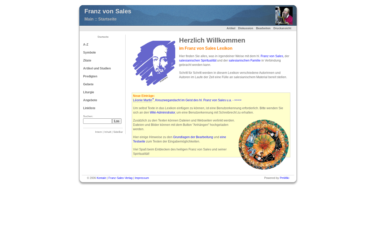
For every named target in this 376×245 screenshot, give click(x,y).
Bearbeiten (263, 28)
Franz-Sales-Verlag (120, 177)
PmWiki (284, 177)
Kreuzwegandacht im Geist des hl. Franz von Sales (190, 100)
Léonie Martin (142, 100)
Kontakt (101, 177)
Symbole (89, 52)
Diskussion (245, 28)
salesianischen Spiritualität (197, 60)
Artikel (231, 28)
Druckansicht (282, 28)
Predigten (90, 76)
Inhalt (107, 131)
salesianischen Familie (245, 60)
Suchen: (88, 116)
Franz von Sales (272, 56)
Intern (98, 131)
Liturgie (88, 92)
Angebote (90, 100)
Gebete (88, 84)
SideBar (118, 131)
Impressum (142, 177)
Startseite (103, 36)
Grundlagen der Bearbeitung (193, 137)
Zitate (87, 60)
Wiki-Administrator (162, 112)
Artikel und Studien (97, 68)
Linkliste (89, 108)
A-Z (85, 44)
